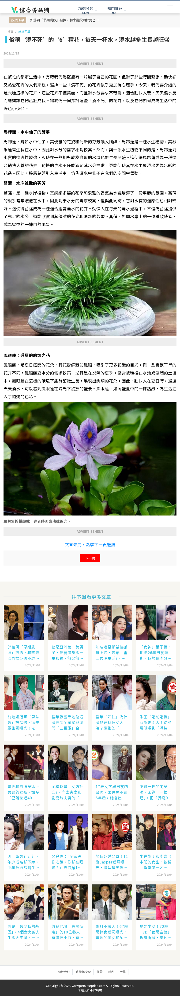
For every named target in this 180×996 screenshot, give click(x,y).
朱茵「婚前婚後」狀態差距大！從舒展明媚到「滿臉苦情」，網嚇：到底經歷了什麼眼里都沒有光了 (156, 722)
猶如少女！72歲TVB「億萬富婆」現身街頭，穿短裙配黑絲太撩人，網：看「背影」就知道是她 (156, 931)
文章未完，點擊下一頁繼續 (90, 544)
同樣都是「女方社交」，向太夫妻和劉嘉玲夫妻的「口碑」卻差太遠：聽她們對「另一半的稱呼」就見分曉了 (67, 792)
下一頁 (90, 558)
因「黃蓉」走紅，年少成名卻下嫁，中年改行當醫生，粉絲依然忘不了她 (23, 861)
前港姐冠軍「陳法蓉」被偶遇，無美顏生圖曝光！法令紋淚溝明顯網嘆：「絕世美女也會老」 (23, 722)
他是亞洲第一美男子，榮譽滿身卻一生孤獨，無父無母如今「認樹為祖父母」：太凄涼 (67, 652)
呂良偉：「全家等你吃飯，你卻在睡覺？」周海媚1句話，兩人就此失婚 (67, 861)
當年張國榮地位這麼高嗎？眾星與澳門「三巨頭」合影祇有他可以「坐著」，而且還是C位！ (67, 722)
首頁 (10, 31)
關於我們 (64, 971)
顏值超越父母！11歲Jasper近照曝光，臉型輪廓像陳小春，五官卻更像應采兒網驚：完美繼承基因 (112, 861)
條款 (100, 971)
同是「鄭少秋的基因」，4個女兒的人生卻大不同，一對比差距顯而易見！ (24, 931)
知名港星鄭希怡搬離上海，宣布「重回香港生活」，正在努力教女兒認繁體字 (112, 652)
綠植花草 (24, 31)
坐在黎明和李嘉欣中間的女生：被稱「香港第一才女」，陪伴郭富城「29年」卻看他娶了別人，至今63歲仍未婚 (156, 861)
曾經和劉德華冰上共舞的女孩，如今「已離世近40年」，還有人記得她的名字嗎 (23, 792)
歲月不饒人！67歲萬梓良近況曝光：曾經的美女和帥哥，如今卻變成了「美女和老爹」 (112, 931)
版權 (123, 971)
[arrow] (30, 10)
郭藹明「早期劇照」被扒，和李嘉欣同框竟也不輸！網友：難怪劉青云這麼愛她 (66, 19)
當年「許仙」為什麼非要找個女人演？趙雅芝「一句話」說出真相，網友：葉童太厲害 (112, 722)
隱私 (111, 971)
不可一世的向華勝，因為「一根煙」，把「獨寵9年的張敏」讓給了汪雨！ (156, 792)
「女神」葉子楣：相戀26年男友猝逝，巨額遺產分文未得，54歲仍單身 (156, 652)
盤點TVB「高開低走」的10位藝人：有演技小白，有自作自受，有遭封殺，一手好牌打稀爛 (68, 931)
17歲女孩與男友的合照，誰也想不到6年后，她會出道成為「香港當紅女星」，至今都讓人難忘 (112, 792)
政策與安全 (83, 971)
